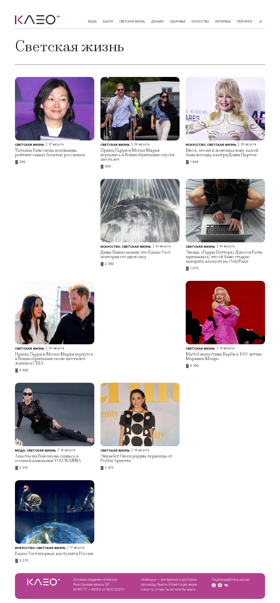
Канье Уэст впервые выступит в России (54, 553)
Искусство (195, 145)
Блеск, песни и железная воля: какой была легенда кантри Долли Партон (222, 153)
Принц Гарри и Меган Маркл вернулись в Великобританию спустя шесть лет (137, 155)
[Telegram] (214, 585)
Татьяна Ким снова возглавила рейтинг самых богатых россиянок (50, 153)
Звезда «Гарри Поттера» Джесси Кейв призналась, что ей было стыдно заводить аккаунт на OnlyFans (224, 257)
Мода (20, 450)
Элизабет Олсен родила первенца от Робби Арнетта (136, 458)
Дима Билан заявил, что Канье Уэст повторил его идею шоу (135, 255)
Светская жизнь (29, 145)
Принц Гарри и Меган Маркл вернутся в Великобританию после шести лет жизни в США (54, 358)
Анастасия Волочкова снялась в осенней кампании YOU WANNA (48, 458)
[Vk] (226, 585)
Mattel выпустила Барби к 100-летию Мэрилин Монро (224, 356)
